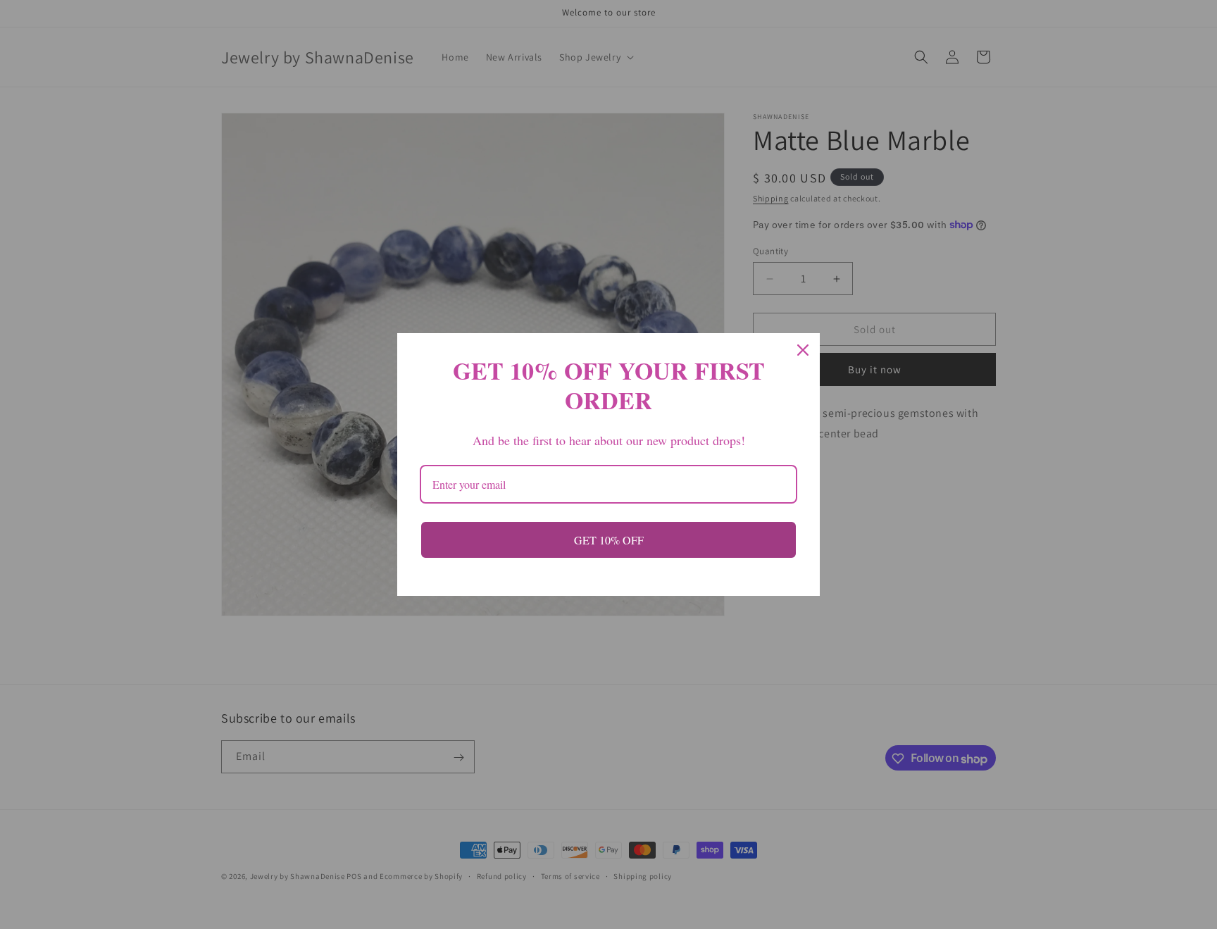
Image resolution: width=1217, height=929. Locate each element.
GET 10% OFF (609, 539)
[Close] (803, 350)
